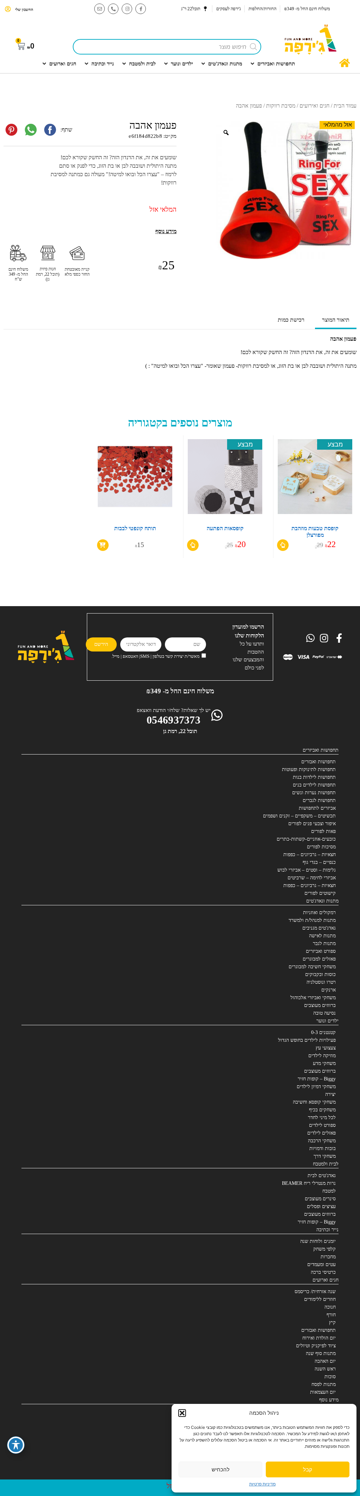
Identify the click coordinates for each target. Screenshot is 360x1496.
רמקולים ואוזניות (319, 912)
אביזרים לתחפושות (317, 808)
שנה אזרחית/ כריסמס (315, 1291)
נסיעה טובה (324, 1013)
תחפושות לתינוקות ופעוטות (309, 769)
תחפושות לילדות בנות (314, 777)
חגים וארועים (326, 1280)
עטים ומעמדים (321, 1264)
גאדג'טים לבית (322, 1175)
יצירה (330, 1094)
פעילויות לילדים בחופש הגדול (307, 1040)
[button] (182, 1413)
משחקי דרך (325, 1156)
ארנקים (328, 990)
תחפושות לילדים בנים (314, 785)
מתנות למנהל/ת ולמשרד (312, 920)
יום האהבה (325, 1361)
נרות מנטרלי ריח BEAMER (309, 1183)
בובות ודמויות (322, 1148)
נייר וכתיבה (327, 1229)
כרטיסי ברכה (323, 1272)
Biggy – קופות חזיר (317, 1078)
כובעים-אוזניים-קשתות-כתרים (306, 839)
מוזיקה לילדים (322, 1055)
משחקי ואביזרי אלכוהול (313, 997)
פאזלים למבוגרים (319, 959)
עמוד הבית (345, 106)
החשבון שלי (24, 9)
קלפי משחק (324, 1249)
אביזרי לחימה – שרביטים (312, 877)
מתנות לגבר (324, 943)
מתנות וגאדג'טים (322, 901)
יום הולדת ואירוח (319, 1338)
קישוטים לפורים (320, 893)
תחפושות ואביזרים (321, 750)
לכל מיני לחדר (322, 1117)
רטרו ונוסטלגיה (321, 982)
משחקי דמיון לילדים (316, 1086)
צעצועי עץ (326, 1048)
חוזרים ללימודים (320, 1299)
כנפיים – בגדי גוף (319, 862)
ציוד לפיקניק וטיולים (316, 1345)
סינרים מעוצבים (320, 1198)
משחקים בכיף (322, 1109)
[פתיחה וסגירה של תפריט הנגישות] (15, 1445)
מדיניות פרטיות (262, 1484)
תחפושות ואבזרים (318, 761)
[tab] (335, 320)
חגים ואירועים (314, 106)
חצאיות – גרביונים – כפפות (309, 854)
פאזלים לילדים (321, 1133)
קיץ (332, 1322)
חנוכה (330, 1307)
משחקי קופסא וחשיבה (314, 1102)
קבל (307, 1469)
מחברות (328, 1256)
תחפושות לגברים (319, 800)
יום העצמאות (323, 1392)
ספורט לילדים (322, 1125)
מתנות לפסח (323, 1384)
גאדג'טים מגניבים (319, 928)
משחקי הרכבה (322, 1140)
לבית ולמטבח (326, 1164)
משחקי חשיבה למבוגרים (312, 966)
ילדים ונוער (327, 1020)
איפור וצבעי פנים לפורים (312, 823)
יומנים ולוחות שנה (318, 1241)
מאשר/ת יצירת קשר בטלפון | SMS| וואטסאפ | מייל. (155, 656)
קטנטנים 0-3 (323, 1032)
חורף (331, 1314)
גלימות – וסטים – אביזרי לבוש (306, 870)
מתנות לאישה (322, 935)
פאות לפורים (323, 831)
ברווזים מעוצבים (320, 1005)
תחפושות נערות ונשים (314, 792)
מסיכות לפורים (321, 846)
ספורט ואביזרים (321, 951)
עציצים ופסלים (321, 1206)
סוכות (330, 1376)
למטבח (329, 1191)
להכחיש (221, 1469)
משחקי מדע (324, 1063)
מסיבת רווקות (280, 106)
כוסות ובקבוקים (320, 974)
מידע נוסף (329, 1399)
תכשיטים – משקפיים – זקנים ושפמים (299, 815)
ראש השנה (325, 1369)
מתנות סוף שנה (321, 1353)
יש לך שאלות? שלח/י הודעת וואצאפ (174, 710)
